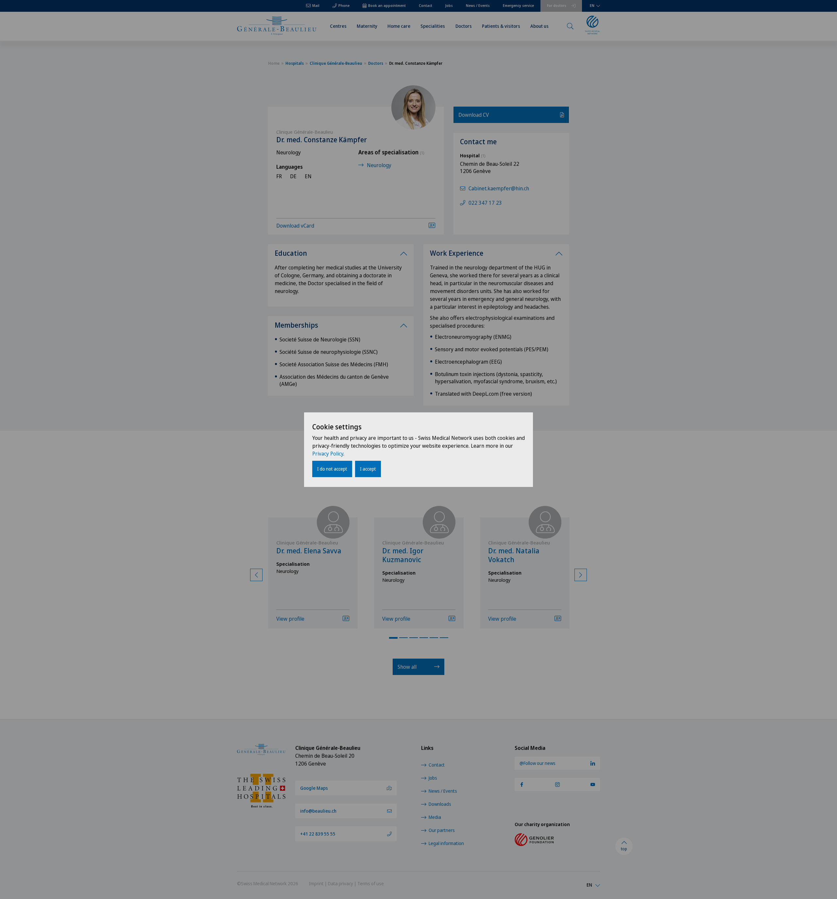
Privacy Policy (327, 453)
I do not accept (332, 469)
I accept (368, 469)
